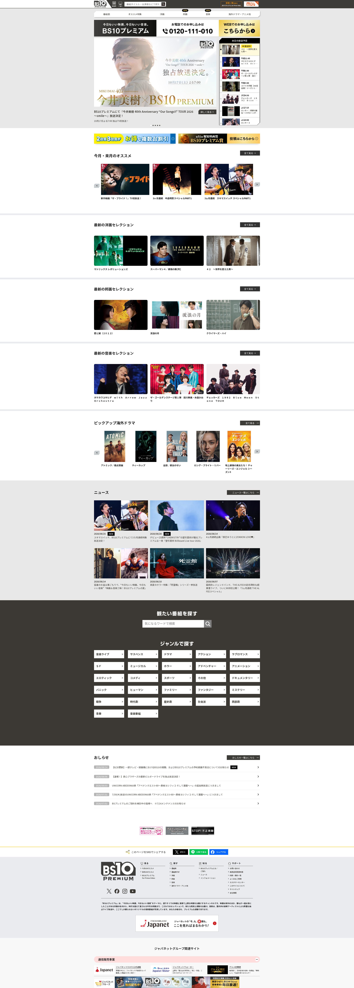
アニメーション (241, 666)
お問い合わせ (235, 868)
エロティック (104, 678)
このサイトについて (237, 886)
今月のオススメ (148, 868)
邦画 (185, 14)
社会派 (202, 701)
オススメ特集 (135, 14)
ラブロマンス (240, 654)
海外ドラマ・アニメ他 (240, 14)
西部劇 (236, 701)
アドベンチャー (207, 666)
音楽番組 (135, 713)
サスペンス (136, 654)
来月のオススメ (148, 872)
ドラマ (168, 654)
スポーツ (169, 678)
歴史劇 (168, 701)
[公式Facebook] (117, 891)
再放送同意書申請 (236, 872)
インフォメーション (208, 878)
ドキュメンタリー (242, 678)
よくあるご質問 (235, 879)
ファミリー (170, 690)
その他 (202, 678)
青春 (98, 713)
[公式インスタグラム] (125, 891)
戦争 (98, 701)
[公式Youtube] (133, 891)
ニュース (204, 874)
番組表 (106, 14)
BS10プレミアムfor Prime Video (148, 876)
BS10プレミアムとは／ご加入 (209, 869)
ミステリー (238, 690)
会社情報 (233, 893)
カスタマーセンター (237, 882)
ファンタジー (206, 690)
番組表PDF (175, 872)
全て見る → (250, 153)
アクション (204, 654)
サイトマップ (235, 889)
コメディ (135, 678)
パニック (101, 690)
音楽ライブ (102, 654)
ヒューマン (136, 690)
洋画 (162, 14)
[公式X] (109, 891)
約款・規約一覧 (235, 875)
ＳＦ (98, 666)
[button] (97, 72)
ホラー (168, 666)
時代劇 (134, 701)
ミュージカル (138, 666)
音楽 (208, 14)
